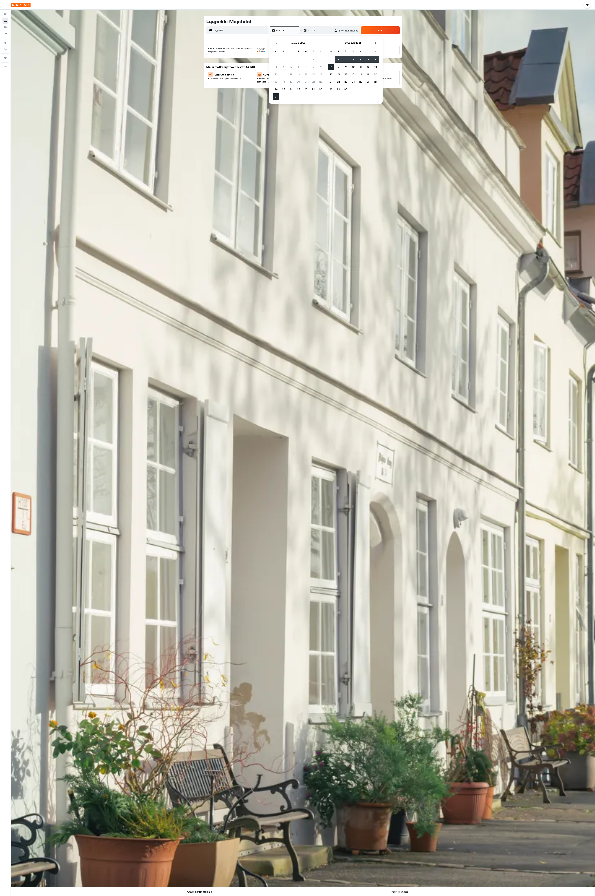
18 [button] (283, 81)
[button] (5, 4)
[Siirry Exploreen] (5, 43)
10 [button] (276, 74)
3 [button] (276, 66)
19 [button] (291, 81)
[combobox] (240, 30)
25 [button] (283, 89)
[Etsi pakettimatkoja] (5, 34)
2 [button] (321, 59)
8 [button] (313, 66)
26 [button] (291, 89)
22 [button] (313, 81)
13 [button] (298, 74)
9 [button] (321, 66)
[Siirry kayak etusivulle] (21, 5)
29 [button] (313, 89)
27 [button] (298, 89)
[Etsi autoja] (5, 27)
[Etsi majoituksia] (5, 21)
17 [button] (276, 81)
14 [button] (306, 74)
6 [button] (298, 66)
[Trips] (5, 58)
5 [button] (291, 66)
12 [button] (291, 74)
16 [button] (321, 74)
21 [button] (306, 81)
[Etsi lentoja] (5, 14)
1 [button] (313, 59)
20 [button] (298, 81)
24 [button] (276, 89)
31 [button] (276, 96)
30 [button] (320, 89)
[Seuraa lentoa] (5, 49)
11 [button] (283, 74)
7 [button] (305, 66)
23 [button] (320, 81)
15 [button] (313, 74)
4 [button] (283, 66)
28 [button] (305, 89)
